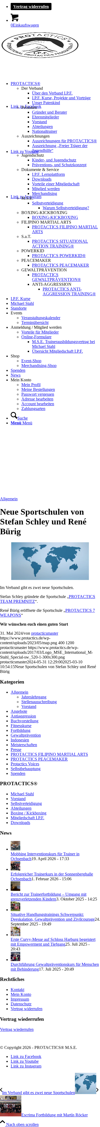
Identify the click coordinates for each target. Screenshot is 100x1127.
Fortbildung (20, 730)
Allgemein (9, 499)
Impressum (20, 999)
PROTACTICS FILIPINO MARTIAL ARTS (49, 754)
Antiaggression (23, 716)
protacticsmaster (44, 633)
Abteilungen (21, 808)
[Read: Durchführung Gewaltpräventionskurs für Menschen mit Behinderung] (15, 959)
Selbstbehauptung (26, 768)
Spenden (18, 773)
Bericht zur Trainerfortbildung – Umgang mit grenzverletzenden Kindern (48, 896)
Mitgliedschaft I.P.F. (27, 818)
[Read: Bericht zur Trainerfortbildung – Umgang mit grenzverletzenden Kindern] (15, 889)
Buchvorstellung (24, 721)
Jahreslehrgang (33, 697)
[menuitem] (55, 6)
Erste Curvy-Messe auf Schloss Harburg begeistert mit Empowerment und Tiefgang (53, 941)
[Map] (50, 578)
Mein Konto (21, 994)
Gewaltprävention (26, 735)
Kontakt (17, 989)
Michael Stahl (22, 794)
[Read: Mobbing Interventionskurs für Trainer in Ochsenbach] (15, 849)
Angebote (19, 711)
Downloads (20, 822)
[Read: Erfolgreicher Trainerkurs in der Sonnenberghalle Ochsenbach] (15, 869)
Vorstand (28, 706)
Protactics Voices (25, 764)
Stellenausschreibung (39, 701)
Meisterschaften (24, 744)
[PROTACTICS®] (40, 57)
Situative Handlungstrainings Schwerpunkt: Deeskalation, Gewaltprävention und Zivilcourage (53, 916)
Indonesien (20, 740)
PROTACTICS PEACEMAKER (39, 759)
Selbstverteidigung (26, 803)
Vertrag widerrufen (31, 6)
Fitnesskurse (21, 725)
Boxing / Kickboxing (28, 813)
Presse (16, 749)
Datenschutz (21, 1004)
